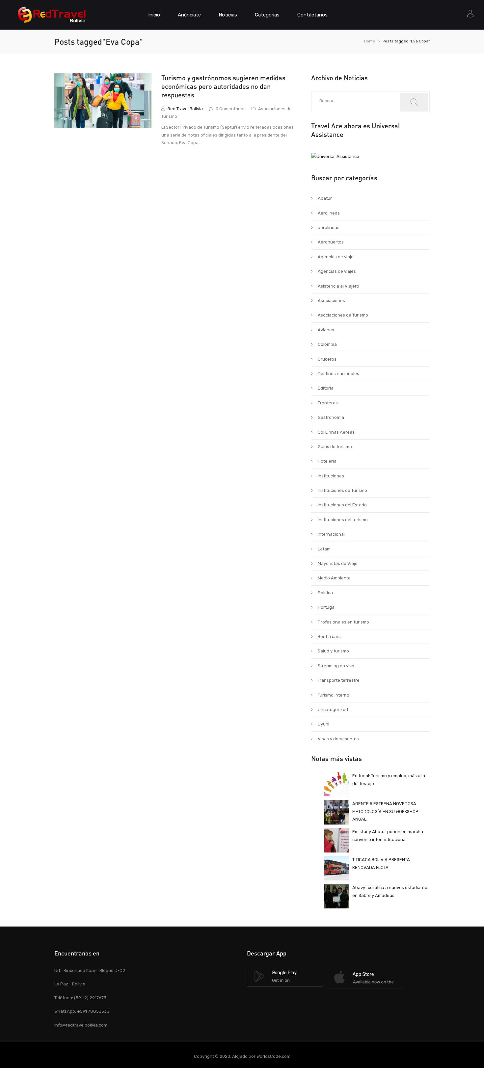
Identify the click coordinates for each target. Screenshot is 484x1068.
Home (369, 41)
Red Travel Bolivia (185, 108)
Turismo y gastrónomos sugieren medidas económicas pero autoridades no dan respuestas (223, 86)
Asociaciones (331, 300)
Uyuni (323, 724)
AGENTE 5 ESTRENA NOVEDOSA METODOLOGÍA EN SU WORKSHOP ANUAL (385, 811)
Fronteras (328, 402)
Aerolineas (329, 213)
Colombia (327, 344)
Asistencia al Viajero (338, 286)
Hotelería (327, 461)
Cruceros (327, 359)
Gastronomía (331, 417)
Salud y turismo (333, 650)
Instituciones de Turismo (342, 490)
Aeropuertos (331, 242)
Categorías (267, 15)
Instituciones (331, 475)
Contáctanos (312, 15)
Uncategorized (333, 709)
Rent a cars (329, 636)
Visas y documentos (338, 738)
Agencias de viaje (336, 256)
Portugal (327, 607)
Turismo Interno (333, 695)
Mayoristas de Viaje (338, 563)
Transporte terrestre (339, 680)
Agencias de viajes (337, 271)
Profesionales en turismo (343, 622)
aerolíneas (328, 227)
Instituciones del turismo (343, 519)
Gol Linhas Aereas (336, 432)
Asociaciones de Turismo (343, 315)
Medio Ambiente (334, 577)
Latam (324, 549)
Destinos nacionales (338, 373)
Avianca (326, 329)
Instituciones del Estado (342, 504)
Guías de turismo (335, 446)
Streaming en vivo (336, 665)
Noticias (228, 15)
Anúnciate (189, 15)
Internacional (331, 534)
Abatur (325, 198)
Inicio (154, 15)
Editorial (326, 388)
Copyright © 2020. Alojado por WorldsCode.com (242, 1056)
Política (325, 592)
